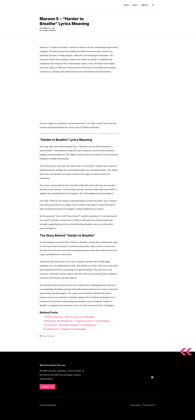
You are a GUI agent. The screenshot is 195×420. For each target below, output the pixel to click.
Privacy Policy (135, 405)
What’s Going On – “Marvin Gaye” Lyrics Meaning (70, 317)
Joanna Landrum (49, 30)
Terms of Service (149, 405)
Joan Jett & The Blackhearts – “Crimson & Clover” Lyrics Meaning (78, 321)
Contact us (47, 387)
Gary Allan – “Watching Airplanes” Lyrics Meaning (70, 325)
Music (126, 5)
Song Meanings (48, 336)
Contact (144, 5)
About (135, 5)
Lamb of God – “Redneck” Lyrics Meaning (66, 329)
